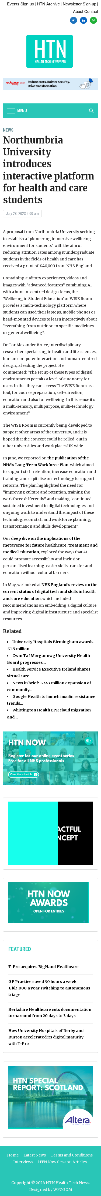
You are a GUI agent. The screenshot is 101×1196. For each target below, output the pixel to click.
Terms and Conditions (72, 1155)
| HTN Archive (47, 3)
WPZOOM (62, 1189)
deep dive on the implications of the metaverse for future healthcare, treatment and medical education (50, 545)
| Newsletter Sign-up (78, 3)
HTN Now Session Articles (62, 1161)
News (8, 130)
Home (13, 1155)
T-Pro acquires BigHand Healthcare (43, 966)
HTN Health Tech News (67, 1182)
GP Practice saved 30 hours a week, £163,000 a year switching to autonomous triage (49, 988)
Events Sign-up (20, 3)
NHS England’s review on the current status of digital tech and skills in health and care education (50, 591)
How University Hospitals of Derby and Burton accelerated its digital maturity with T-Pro (45, 1037)
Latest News (34, 1155)
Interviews (23, 1161)
